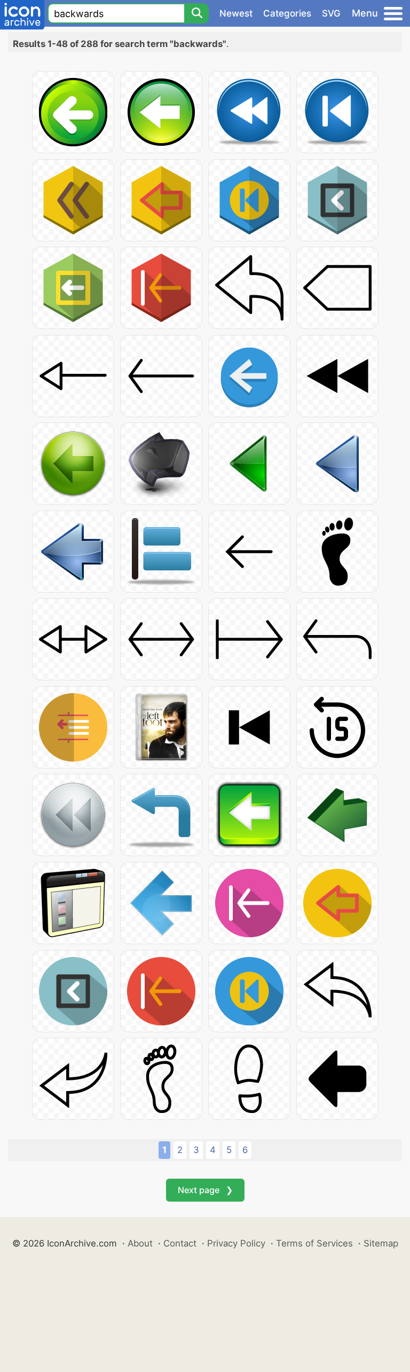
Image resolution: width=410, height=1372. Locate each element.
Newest (236, 13)
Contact (179, 1243)
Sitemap (381, 1243)
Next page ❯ (205, 1190)
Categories (287, 13)
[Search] (196, 13)
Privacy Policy (236, 1243)
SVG (331, 13)
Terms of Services (314, 1243)
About (140, 1243)
